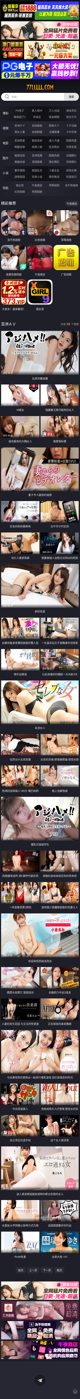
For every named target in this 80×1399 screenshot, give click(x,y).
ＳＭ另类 (71, 132)
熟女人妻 (20, 132)
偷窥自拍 (20, 155)
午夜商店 (37, 185)
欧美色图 (54, 155)
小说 (6, 173)
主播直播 (54, 132)
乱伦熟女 (54, 147)
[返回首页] (75, 1391)
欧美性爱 (71, 140)
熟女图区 (54, 161)
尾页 (59, 1270)
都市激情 (20, 170)
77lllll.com (40, 87)
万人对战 (54, 110)
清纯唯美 (37, 161)
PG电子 (19, 110)
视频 (6, 128)
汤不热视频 (71, 185)
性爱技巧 (71, 176)
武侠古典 (71, 170)
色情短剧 (37, 191)
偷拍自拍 (37, 140)
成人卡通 (54, 140)
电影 (6, 143)
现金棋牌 (54, 117)
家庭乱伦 (37, 170)
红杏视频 (20, 191)
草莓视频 (54, 185)
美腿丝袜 (20, 161)
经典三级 (37, 147)
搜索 (71, 96)
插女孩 (20, 185)
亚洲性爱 (20, 140)
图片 (6, 158)
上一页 (33, 1270)
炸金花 (37, 117)
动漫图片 (71, 155)
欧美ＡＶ (54, 125)
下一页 (47, 1270)
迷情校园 (20, 176)
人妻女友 (54, 170)
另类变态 (71, 147)
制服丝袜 (20, 147)
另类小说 (37, 176)
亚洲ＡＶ (20, 125)
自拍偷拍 (37, 125)
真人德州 (37, 110)
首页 (20, 1270)
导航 (6, 188)
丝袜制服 (37, 132)
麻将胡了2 (20, 117)
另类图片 (71, 161)
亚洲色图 (37, 155)
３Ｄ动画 (71, 125)
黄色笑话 (54, 176)
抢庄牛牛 (71, 117)
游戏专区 (71, 110)
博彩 (6, 113)
